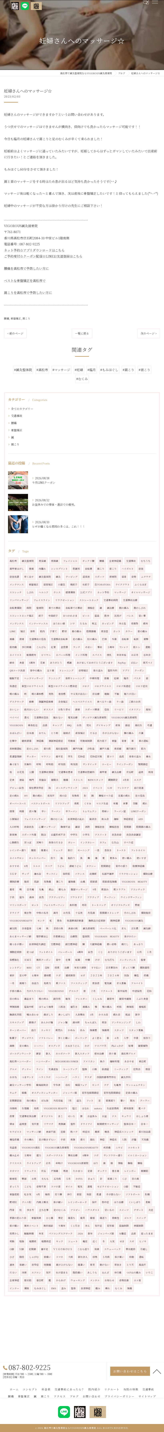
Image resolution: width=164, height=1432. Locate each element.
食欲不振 (51, 1131)
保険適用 (144, 967)
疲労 (145, 623)
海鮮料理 (114, 1061)
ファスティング (79, 983)
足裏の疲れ (124, 795)
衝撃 (146, 639)
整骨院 (40, 607)
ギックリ (102, 1170)
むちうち (145, 560)
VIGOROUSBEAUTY (21, 920)
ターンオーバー (18, 1030)
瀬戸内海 (77, 748)
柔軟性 (115, 1217)
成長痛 (107, 1147)
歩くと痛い (64, 1038)
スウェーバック (112, 1249)
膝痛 (24, 1092)
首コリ (110, 756)
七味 (38, 928)
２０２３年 (96, 975)
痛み (97, 1288)
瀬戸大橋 (104, 748)
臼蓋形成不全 (58, 834)
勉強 (21, 1241)
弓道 (149, 725)
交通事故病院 (111, 600)
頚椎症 (91, 607)
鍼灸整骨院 (28, 560)
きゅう (91, 1178)
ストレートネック (89, 600)
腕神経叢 (115, 920)
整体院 (86, 936)
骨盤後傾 (36, 1217)
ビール (86, 615)
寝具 (82, 1217)
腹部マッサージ (79, 889)
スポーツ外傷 (29, 834)
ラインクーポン (124, 764)
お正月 (134, 654)
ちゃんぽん (91, 1022)
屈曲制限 (124, 1225)
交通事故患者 (65, 772)
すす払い (96, 967)
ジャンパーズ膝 (106, 1233)
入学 (126, 1038)
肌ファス (61, 983)
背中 (58, 959)
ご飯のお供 (135, 701)
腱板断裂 (70, 975)
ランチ (76, 647)
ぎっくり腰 (129, 967)
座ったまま (147, 1233)
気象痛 (47, 881)
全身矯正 (63, 701)
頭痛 (129, 1288)
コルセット (134, 1147)
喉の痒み (43, 998)
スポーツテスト (54, 1155)
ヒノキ (142, 1241)
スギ (131, 1241)
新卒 (137, 1014)
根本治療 (99, 1053)
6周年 (80, 952)
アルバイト (137, 983)
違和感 (47, 975)
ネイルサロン (17, 858)
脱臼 (43, 834)
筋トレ (136, 647)
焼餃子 (73, 584)
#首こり (144, 369)
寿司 (84, 905)
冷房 (24, 1272)
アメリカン (89, 1061)
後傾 (96, 1249)
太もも (45, 1178)
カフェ (103, 842)
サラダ (88, 1077)
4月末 (126, 779)
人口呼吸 (14, 826)
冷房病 (13, 1108)
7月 (70, 1100)
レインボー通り (18, 850)
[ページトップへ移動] (157, 1371)
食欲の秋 (73, 928)
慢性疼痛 (14, 1139)
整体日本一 (130, 1123)
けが (97, 959)
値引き (74, 1006)
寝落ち (71, 1217)
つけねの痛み (133, 1272)
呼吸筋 (49, 764)
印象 (95, 1256)
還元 (26, 717)
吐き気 (27, 1194)
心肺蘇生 (14, 842)
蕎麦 (12, 889)
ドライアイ (86, 1123)
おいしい (14, 709)
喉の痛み (14, 693)
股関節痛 (91, 631)
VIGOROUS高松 (31, 1147)
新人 (48, 1053)
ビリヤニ (46, 654)
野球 (64, 631)
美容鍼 (42, 560)
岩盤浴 (42, 779)
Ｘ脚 (21, 1249)
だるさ (93, 733)
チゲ (106, 1084)
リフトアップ (62, 803)
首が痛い (14, 1225)
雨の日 (63, 795)
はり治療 (119, 1202)
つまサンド (28, 1077)
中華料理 (94, 678)
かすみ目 (103, 1014)
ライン (39, 1069)
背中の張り (122, 866)
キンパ (95, 1084)
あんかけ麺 (47, 1022)
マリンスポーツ (18, 905)
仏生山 (115, 842)
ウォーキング (78, 1280)
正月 (48, 1163)
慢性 (136, 975)
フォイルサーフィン (54, 905)
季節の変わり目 (18, 1217)
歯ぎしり (48, 1014)
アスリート (101, 834)
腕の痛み (124, 607)
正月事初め (112, 967)
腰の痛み (129, 733)
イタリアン (135, 709)
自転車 (125, 639)
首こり (113, 568)
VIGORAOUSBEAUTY (86, 1147)
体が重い (119, 1256)
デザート (138, 1209)
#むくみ (82, 378)
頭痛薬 (105, 1030)
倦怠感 (62, 693)
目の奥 (135, 1178)
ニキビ (119, 1147)
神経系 (113, 1139)
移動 (131, 1256)
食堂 (21, 662)
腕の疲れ (37, 795)
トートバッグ (99, 905)
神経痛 (40, 740)
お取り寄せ (64, 709)
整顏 (84, 1069)
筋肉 (42, 631)
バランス (80, 873)
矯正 (22, 631)
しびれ (30, 592)
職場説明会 (42, 1084)
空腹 (135, 803)
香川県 (47, 748)
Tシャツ (123, 647)
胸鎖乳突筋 (16, 1014)
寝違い (81, 1264)
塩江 (74, 1108)
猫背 (124, 576)
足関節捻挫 (16, 1100)
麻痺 (31, 701)
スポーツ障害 (92, 709)
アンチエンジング (121, 1022)
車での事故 (55, 607)
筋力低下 (102, 740)
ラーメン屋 (120, 811)
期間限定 (113, 779)
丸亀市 (117, 1084)
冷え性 (122, 623)
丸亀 (41, 889)
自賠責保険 (16, 607)
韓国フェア (81, 1084)
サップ (25, 873)
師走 (12, 662)
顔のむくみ (57, 819)
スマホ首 (56, 1186)
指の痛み (31, 1100)
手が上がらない (110, 733)
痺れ (107, 1288)
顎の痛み (107, 1006)
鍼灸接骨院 (89, 928)
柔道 (98, 1194)
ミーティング (121, 1069)
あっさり (138, 944)
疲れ (145, 803)
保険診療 (14, 881)
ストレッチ (16, 592)
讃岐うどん (75, 866)
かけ (87, 1045)
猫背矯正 (48, 584)
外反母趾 (58, 1100)
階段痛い (77, 1272)
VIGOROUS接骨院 (78, 1163)
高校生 (138, 725)
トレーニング (66, 670)
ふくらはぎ (141, 584)
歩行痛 (117, 1272)
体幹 (32, 631)
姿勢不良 (41, 1186)
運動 (147, 647)
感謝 (69, 662)
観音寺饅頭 (125, 998)
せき (122, 1241)
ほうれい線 (59, 623)
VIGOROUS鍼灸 (134, 920)
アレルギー (81, 998)
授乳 (109, 654)
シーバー (38, 1045)
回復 (12, 811)
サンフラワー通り (113, 1155)
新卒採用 (122, 991)
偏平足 (44, 1249)
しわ (138, 1022)
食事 (125, 803)
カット (116, 631)
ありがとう (56, 662)
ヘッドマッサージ (33, 678)
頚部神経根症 (56, 740)
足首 (90, 1170)
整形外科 (112, 670)
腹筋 (33, 850)
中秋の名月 (42, 912)
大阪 (70, 1256)
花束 (42, 662)
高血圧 (142, 1264)
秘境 (130, 1045)
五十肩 (50, 670)
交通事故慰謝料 (86, 772)
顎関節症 (143, 764)
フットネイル (138, 850)
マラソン (46, 756)
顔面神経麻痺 (46, 701)
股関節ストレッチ (109, 912)
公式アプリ (86, 592)
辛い (43, 811)
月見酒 (91, 912)
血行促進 (139, 787)
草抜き (118, 1264)
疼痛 (146, 975)
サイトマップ (147, 1396)
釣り (53, 858)
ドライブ (14, 912)
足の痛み (77, 639)
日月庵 (30, 889)
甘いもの (109, 1209)
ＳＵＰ (13, 873)
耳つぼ (27, 842)
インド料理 (81, 654)
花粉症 (81, 756)
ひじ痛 (49, 1217)
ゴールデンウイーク (66, 787)
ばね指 (44, 1100)
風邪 (97, 1131)
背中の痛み (36, 670)
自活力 (35, 983)
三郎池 (61, 1006)
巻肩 (31, 568)
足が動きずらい (47, 1139)
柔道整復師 (16, 756)
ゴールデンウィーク (20, 1053)
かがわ (79, 1178)
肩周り (23, 983)
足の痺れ (24, 1045)
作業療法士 (59, 936)
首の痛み (142, 631)
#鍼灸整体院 (23, 369)
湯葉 (12, 1116)
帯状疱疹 (130, 1249)
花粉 (149, 991)
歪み (63, 1288)
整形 (73, 1123)
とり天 (130, 1264)
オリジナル (47, 1116)
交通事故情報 (46, 772)
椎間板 (32, 1241)
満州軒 (76, 1022)
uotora (98, 1108)
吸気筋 (74, 764)
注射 (47, 967)
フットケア (123, 787)
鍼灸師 (147, 928)
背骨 (124, 740)
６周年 (35, 975)
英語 (36, 881)
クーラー (145, 1100)
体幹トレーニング (75, 678)
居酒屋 (105, 1069)
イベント (97, 787)
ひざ (12, 1256)
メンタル (95, 1280)
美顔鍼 (54, 560)
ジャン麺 (63, 1022)
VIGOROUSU (56, 991)
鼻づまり (14, 764)
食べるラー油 (104, 701)
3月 (92, 1014)
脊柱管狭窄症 (36, 787)
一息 (97, 850)
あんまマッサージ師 (20, 936)
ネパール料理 (63, 654)
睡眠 (107, 693)
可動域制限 (86, 740)
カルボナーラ (63, 1053)
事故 (99, 647)
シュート (73, 1241)
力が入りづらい (35, 991)
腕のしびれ (140, 607)
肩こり (26, 318)
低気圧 (51, 795)
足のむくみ (60, 1209)
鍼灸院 (13, 928)
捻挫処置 (14, 576)
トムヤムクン (89, 811)
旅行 (70, 850)
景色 (59, 920)
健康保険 (70, 592)
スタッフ (119, 1030)
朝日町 (142, 1061)
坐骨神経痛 (115, 560)
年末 (41, 1233)
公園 (31, 772)
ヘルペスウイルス (82, 701)
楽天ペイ (148, 662)
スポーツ (99, 576)
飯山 (51, 889)
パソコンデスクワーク (61, 1233)
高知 (148, 709)
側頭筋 (130, 1006)
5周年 (32, 662)
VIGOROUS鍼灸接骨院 (124, 717)
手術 (63, 1139)
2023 (85, 787)
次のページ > (149, 333)
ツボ (96, 1155)
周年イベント (31, 1225)
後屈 (89, 1194)
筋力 (143, 748)
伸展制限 (138, 1225)
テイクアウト (122, 584)
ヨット (35, 905)
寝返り (103, 1217)
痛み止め (14, 1155)
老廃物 (134, 623)
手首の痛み (16, 991)
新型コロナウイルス (32, 686)
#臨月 (91, 369)
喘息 (107, 1131)
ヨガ (82, 975)
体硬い (23, 1264)
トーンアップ (70, 1069)
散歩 (106, 615)
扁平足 (59, 756)
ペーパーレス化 (108, 928)
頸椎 (120, 1163)
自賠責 (88, 568)
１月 (149, 952)
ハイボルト (128, 568)
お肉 (79, 725)
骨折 (12, 975)
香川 (82, 1139)
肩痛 (12, 639)
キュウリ (126, 1116)
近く (95, 1241)
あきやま (129, 1061)
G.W (109, 787)
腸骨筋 (13, 1178)
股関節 (127, 826)
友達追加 (53, 1069)
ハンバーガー (43, 1061)
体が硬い (58, 1202)
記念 (90, 952)
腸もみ (62, 889)
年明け (59, 1163)
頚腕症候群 (16, 952)
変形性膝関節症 (90, 1092)
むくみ (118, 1288)
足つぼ (30, 952)
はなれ (85, 1108)
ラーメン (56, 811)
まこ (60, 1116)
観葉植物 (143, 1045)
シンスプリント (59, 568)
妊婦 (116, 678)
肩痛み (86, 1006)
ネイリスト (16, 654)
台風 (82, 881)
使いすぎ (141, 858)
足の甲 (23, 975)
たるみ (83, 623)
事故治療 (73, 1155)
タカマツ (14, 1170)
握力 (38, 1155)
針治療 (96, 693)
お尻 (34, 1178)
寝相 (92, 1217)
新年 (90, 1233)
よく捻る (97, 1038)
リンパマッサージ (19, 600)
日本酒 (30, 733)
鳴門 (31, 779)
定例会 (136, 1069)
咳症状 (86, 1131)
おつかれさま (70, 615)
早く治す (29, 576)
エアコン (36, 1272)
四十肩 (112, 1053)
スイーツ (124, 1209)
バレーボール (65, 952)
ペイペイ (14, 717)
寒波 (65, 1170)
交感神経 (55, 944)
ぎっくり (14, 1186)
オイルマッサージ (140, 592)
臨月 (126, 678)
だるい (13, 1272)
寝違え (44, 850)
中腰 (87, 959)
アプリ (126, 670)
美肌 (76, 803)
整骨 (143, 959)
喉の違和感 (38, 693)
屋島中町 (29, 1006)
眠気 (68, 998)
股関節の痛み (143, 826)
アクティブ (93, 897)
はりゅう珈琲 (46, 1006)
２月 (93, 991)
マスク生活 (102, 803)
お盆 (104, 1116)
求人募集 (121, 983)
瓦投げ (117, 615)
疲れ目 (116, 1014)
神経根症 (128, 819)
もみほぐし (40, 1288)
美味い (105, 811)
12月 (139, 952)
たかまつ (78, 1170)
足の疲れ (14, 795)
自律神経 (85, 1288)
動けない (104, 1264)
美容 (104, 1022)
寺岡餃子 (53, 615)
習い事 (142, 615)
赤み (82, 1030)
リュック (58, 850)
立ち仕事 (44, 1209)
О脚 (12, 1249)
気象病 (75, 795)
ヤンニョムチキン (135, 1084)
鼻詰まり (29, 998)
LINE (12, 631)
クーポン (139, 670)
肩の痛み (76, 631)
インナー (14, 1288)
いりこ (149, 1272)
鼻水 (148, 756)
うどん (60, 866)
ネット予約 (103, 592)
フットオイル (46, 952)
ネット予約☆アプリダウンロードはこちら (34, 250)
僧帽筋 (142, 1006)
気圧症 (98, 1225)
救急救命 (116, 834)
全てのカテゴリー (22, 409)
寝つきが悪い (17, 944)
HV (26, 795)
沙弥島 (91, 748)
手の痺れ (29, 1139)
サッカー (31, 756)
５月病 (106, 1256)
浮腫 (134, 1139)
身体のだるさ (56, 842)
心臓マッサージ (47, 826)
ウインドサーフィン (131, 897)
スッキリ (46, 1030)
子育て (53, 631)
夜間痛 (47, 1264)
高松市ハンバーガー (20, 1061)
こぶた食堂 (142, 998)
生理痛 (25, 1108)
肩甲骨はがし (17, 568)
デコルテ (73, 991)
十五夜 (79, 912)
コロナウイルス (102, 686)
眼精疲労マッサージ (108, 1123)
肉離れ (42, 568)
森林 (31, 897)
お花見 (20, 772)
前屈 (79, 1194)
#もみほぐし (109, 369)
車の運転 (143, 740)
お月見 (66, 912)
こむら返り (83, 1249)
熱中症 (105, 1202)
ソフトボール (133, 1194)
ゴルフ (127, 1217)
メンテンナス (17, 623)
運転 (141, 1256)
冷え (87, 1225)
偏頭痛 (71, 881)
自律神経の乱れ (76, 819)
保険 (26, 1288)
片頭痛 (54, 1170)
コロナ (85, 686)
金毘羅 (64, 647)
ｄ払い (134, 662)
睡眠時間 (29, 1233)
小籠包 (61, 584)
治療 (66, 967)
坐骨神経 (14, 1280)
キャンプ (57, 725)
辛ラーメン (71, 811)
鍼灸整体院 (45, 576)
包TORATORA (102, 584)
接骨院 (113, 576)
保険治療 (148, 873)
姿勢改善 (124, 1280)
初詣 (126, 975)
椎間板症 (46, 1241)
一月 (12, 983)
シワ (72, 623)
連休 (12, 1264)
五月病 (57, 1178)
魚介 (102, 1061)
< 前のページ (15, 333)
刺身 (150, 772)
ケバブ (48, 866)
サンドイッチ (90, 764)
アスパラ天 (100, 1045)
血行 (33, 1030)
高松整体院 (62, 748)
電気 (80, 1186)
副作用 (57, 998)
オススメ (48, 709)
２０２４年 (113, 975)
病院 (29, 607)
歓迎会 (93, 819)
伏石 (43, 1170)
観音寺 (110, 998)
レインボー (130, 1170)
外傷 (114, 639)
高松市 (13, 560)
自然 (41, 897)
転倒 (136, 639)
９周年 (61, 1225)
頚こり (59, 881)
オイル (69, 1186)
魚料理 (73, 905)
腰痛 (6, 318)
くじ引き (75, 1225)
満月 (55, 912)
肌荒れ (59, 1030)
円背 (12, 1209)
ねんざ (105, 1272)
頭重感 (93, 1030)
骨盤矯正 (16, 318)
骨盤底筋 (14, 1194)
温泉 (141, 772)
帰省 (12, 1123)
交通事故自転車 (59, 639)
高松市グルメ (128, 1053)
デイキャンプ (103, 725)
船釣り (71, 858)
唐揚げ (32, 1022)
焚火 (88, 725)
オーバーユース (18, 803)
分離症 (122, 1233)
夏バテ (142, 1108)
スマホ (59, 1256)
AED (140, 819)
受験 (12, 1241)
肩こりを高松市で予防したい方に (28, 292)
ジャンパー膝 (70, 1092)
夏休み (113, 858)
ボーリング (81, 1038)
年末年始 (121, 654)
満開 (12, 1045)
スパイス (97, 654)
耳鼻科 (27, 764)
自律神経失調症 (37, 944)
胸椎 (130, 1163)
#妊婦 (79, 369)
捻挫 (141, 568)
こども (27, 1186)
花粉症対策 (96, 756)
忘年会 (147, 654)
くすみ (87, 803)
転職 (77, 959)
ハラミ (76, 1077)
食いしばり (64, 1014)
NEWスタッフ (95, 779)
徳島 (21, 779)
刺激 (21, 811)
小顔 (94, 1069)
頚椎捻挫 (99, 826)
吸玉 (94, 623)
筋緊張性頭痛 (109, 881)
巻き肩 (115, 1170)
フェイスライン (42, 600)
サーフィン (110, 897)
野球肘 (13, 1202)
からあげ (61, 1280)
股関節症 (106, 866)
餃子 (41, 615)
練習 (38, 1053)
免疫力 (47, 983)
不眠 (116, 693)
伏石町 (130, 772)
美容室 (104, 631)
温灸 (79, 1100)
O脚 (126, 1186)
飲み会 (105, 819)
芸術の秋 (58, 928)
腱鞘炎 (54, 779)
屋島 (97, 615)
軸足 (85, 1241)
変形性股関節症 (112, 1092)
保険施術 (146, 912)
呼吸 (38, 764)
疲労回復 (128, 1108)
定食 (12, 779)
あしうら (92, 1272)
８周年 (27, 1155)
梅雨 (47, 1194)
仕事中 (13, 740)
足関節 (32, 1249)
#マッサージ (61, 369)
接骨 (21, 639)
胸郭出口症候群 (97, 920)
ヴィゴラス (28, 1038)
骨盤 (114, 740)
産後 (117, 725)
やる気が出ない (79, 693)
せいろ (71, 1116)
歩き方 (30, 1209)
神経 (102, 1139)
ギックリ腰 (88, 560)
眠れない (58, 717)
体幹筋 (66, 873)
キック (59, 1241)
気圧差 (35, 1123)
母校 (67, 1084)
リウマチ (48, 1123)
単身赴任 (33, 725)
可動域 (71, 740)
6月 (38, 1194)
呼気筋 (62, 764)
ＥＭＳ (27, 959)
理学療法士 (42, 936)
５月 (68, 1178)
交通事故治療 (130, 600)
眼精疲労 (31, 654)
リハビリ (119, 709)
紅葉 (53, 647)
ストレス (78, 779)
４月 (116, 1038)
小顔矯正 (14, 819)
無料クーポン (43, 959)
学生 (70, 756)
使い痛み (127, 858)
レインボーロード (77, 1202)
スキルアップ (17, 1022)
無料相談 (48, 1225)
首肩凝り (110, 1100)
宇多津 (56, 1084)
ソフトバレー (46, 1038)
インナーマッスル (38, 623)
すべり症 (128, 842)
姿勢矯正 (83, 670)
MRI (29, 967)
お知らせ (109, 1280)
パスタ (137, 678)
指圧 (94, 1202)
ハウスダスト (92, 1209)
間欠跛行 (131, 748)
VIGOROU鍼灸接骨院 (57, 1147)
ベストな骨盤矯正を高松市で (25, 280)
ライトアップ (34, 1163)
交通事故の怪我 (37, 639)
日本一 (144, 1123)
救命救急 (29, 826)
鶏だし (125, 944)
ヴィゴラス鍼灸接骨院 (94, 717)
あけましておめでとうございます (95, 662)
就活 (127, 1014)
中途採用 (137, 991)
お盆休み (92, 1116)
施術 (26, 881)
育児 (92, 1264)
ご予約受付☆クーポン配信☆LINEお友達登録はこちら (43, 256)
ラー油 (120, 701)
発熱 (51, 693)
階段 (21, 1256)
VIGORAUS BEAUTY (107, 936)
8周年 (86, 1155)
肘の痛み (92, 639)
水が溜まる (62, 1272)
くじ (100, 952)
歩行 (69, 1194)
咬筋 (119, 1006)
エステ (137, 779)
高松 (92, 1139)
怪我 (106, 709)
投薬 (57, 967)
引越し (144, 1249)
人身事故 (80, 1014)
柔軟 (148, 1202)
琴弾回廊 (14, 1006)
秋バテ (74, 1131)
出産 (133, 1233)
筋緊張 (93, 881)
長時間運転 (16, 748)
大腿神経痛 (96, 944)
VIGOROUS (16, 725)
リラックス (30, 1170)
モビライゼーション (108, 1186)
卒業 (136, 1038)
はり (95, 1163)
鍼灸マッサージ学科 (20, 1084)
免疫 (36, 1108)
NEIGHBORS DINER (66, 1061)
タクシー (91, 866)
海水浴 (37, 873)
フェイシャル (70, 560)
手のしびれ (130, 912)
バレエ (130, 615)
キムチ (13, 1092)
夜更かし (14, 1233)
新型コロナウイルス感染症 (62, 686)
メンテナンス (17, 584)
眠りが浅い (130, 693)
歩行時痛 (26, 647)
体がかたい (130, 936)
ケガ (58, 975)
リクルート (107, 991)
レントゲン (16, 967)
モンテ (41, 920)
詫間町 (93, 873)
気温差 (13, 1147)
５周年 (110, 647)
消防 (87, 826)
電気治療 (73, 717)
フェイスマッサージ (35, 819)
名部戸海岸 (108, 873)
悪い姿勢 (111, 944)
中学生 (74, 834)
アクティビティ (57, 897)
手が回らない (113, 1194)
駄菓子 (13, 1038)
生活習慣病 (113, 1108)
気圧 (48, 1272)
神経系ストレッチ (124, 1131)
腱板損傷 (26, 740)
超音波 (86, 576)
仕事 (68, 959)
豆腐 (63, 1131)
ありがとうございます (120, 952)
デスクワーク (17, 701)
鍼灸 (58, 576)
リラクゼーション (64, 600)
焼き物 (27, 912)
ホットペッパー (37, 858)
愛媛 (137, 905)
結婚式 (66, 733)
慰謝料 (76, 568)
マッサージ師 (34, 1131)
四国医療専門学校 (106, 1077)
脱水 (132, 1100)
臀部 (24, 1178)
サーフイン (52, 873)
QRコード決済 (17, 670)
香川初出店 (145, 1131)
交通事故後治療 (27, 1116)
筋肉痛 (13, 647)
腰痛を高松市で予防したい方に (26, 268)
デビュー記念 (17, 787)
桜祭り (147, 1038)
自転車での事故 (74, 607)
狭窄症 (35, 1264)
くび (124, 1178)
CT (38, 967)
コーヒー (106, 764)
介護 (141, 733)
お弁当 (13, 1077)
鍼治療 (110, 607)
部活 (127, 725)
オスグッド (54, 1045)
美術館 (117, 748)
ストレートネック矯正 (22, 615)
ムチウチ (146, 576)
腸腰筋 (144, 1170)
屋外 (21, 897)
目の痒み (14, 998)
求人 (123, 928)
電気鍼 (108, 983)
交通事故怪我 (41, 717)
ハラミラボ (45, 1077)
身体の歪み (135, 756)
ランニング (54, 678)
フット (89, 1100)
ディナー (26, 1069)
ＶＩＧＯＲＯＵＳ (62, 1249)
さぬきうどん (72, 1045)
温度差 (23, 1123)
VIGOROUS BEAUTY (134, 881)
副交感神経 (71, 944)
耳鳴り (40, 842)
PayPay (122, 662)
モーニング (84, 850)
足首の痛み (132, 1092)
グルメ (13, 1069)
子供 (12, 897)
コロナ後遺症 (123, 686)
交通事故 (16, 416)
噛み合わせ (33, 1014)
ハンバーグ (61, 1077)
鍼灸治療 (116, 772)
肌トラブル (120, 889)
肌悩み (105, 889)
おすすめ (14, 866)
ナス (114, 1116)
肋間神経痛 (139, 866)
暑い (122, 1100)
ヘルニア (43, 592)
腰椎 (140, 1163)
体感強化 (14, 959)
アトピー (75, 1209)
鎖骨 (77, 709)
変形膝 (110, 1225)
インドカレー (87, 842)
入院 (124, 1139)
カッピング (108, 623)
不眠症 (136, 1186)
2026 (80, 1233)
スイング (141, 1217)
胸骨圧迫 (65, 826)
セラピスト (16, 1131)
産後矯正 (80, 733)
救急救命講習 (133, 834)
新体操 (13, 834)
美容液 (95, 983)
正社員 (134, 928)
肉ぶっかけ (117, 1045)
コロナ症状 (142, 686)
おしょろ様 (142, 1116)
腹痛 (65, 779)
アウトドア (76, 897)
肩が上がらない (64, 1264)
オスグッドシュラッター (45, 1092)
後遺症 (13, 686)
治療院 (73, 936)
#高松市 (42, 369)
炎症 (150, 1209)
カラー (129, 631)
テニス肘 (26, 1202)
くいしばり (135, 1202)
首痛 (106, 678)
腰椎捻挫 (114, 826)
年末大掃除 (80, 967)
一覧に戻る (82, 333)
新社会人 (83, 1256)
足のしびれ (33, 748)
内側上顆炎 (42, 1202)
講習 (77, 826)
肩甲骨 (103, 772)
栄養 (115, 803)
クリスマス (16, 1163)
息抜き (108, 850)
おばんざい (16, 733)
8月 (26, 866)
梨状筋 (27, 1280)
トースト (121, 850)
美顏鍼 (62, 1123)
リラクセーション (128, 873)
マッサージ (120, 592)
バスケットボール (40, 803)
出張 (45, 725)
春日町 (40, 1280)
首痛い (47, 1256)
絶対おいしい (31, 709)
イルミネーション (137, 1155)
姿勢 (133, 576)
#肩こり (128, 369)
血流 (121, 756)
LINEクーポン (138, 811)
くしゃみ (97, 998)
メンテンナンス (127, 959)
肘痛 (147, 1194)
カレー (71, 842)
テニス (57, 592)
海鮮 (116, 819)
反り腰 (58, 1194)
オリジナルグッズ (120, 905)
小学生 (86, 834)
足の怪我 (140, 795)
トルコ (36, 866)
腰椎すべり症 (106, 795)
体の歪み (98, 670)
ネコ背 (137, 1280)
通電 (89, 1186)
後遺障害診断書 (75, 920)
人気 (112, 1241)
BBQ (69, 725)
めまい (88, 647)
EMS (53, 1288)
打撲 (104, 639)
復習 (147, 1069)
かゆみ (71, 1030)
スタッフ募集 (136, 1030)
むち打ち (109, 959)
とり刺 (54, 733)
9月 (94, 889)
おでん (42, 733)
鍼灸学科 (126, 1077)
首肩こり (112, 1178)
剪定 (60, 1217)
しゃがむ (34, 1256)
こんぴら (41, 647)
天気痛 (145, 1139)
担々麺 (32, 811)
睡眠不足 (14, 678)
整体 (73, 1288)
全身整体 (26, 928)
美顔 (72, 1139)
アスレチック (138, 889)
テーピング (72, 576)
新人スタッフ (82, 1053)
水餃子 (86, 584)
